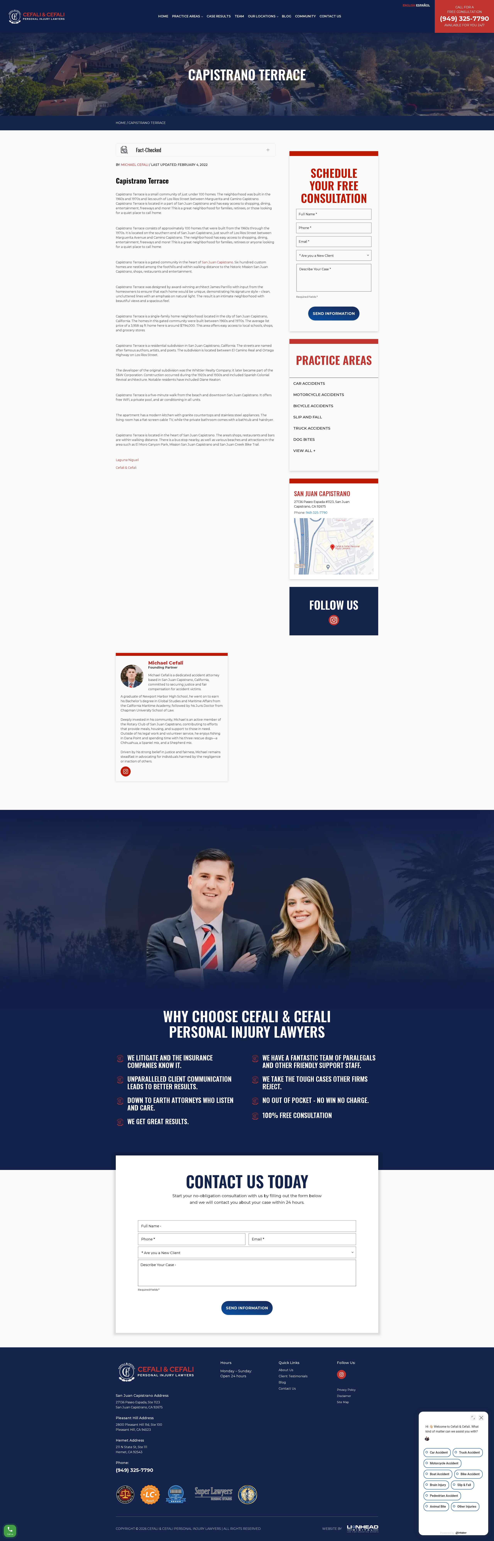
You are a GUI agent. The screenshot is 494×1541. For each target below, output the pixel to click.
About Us (286, 1370)
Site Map (343, 1402)
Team (239, 16)
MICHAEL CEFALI (134, 165)
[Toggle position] (473, 1418)
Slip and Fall (307, 417)
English (409, 5)
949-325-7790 (316, 513)
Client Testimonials (293, 1376)
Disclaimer (344, 1396)
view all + (304, 450)
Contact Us (330, 16)
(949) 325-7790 (134, 1470)
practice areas (186, 16)
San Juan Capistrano (217, 262)
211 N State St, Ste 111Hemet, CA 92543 (131, 1449)
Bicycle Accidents (313, 405)
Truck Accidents (311, 428)
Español (423, 5)
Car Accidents (309, 383)
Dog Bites (304, 439)
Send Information (334, 313)
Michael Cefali (165, 663)
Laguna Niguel (127, 460)
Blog (286, 16)
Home (163, 16)
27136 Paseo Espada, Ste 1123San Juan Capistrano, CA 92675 (139, 1404)
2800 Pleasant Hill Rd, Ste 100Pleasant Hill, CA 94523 (139, 1427)
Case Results (219, 16)
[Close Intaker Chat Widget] (481, 1418)
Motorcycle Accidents (318, 394)
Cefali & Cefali (126, 468)
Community (305, 16)
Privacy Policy (346, 1390)
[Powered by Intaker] (461, 1533)
